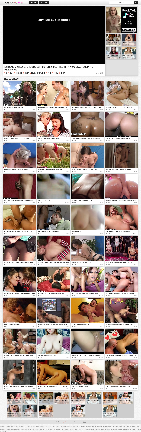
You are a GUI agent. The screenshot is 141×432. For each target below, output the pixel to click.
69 (6, 73)
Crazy (26, 73)
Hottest (44, 2)
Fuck (49, 73)
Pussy (55, 73)
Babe (11, 73)
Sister (62, 73)
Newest (33, 2)
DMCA (84, 422)
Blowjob (18, 73)
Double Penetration (38, 73)
